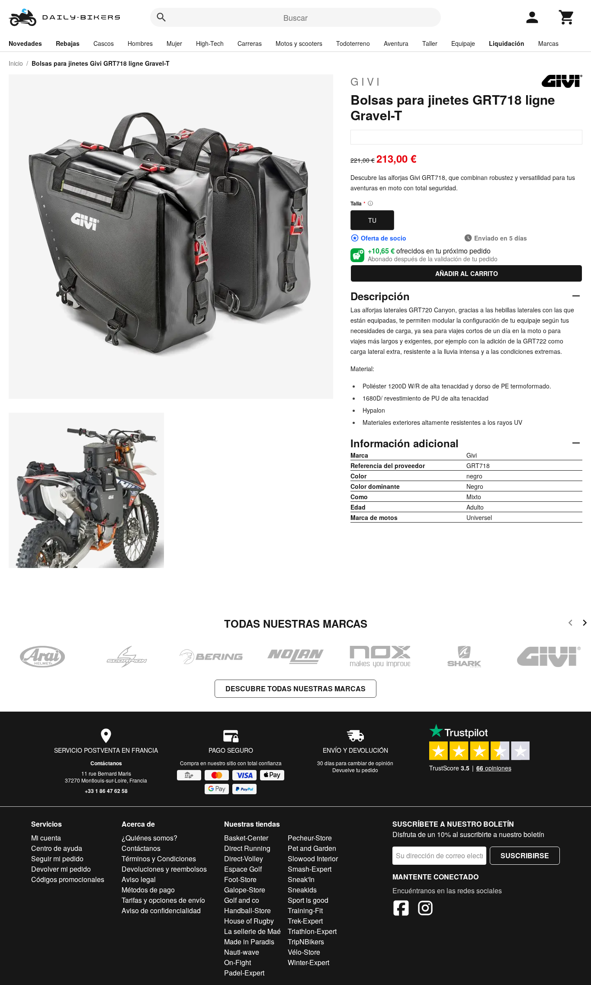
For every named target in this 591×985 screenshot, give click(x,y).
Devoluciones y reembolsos (164, 869)
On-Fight (237, 962)
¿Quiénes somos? (149, 838)
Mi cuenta (46, 838)
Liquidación (506, 43)
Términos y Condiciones (159, 858)
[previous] (570, 624)
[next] (584, 624)
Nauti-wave (241, 952)
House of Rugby (249, 921)
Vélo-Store (304, 952)
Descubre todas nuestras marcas (295, 688)
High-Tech (210, 43)
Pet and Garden (312, 848)
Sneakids (302, 890)
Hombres (140, 43)
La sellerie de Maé (252, 931)
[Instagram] (425, 909)
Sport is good (308, 900)
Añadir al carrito (466, 273)
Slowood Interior (313, 858)
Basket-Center (246, 838)
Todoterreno (353, 43)
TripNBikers (306, 941)
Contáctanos (106, 763)
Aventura (396, 43)
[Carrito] (566, 17)
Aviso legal (139, 879)
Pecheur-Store (310, 838)
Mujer (174, 43)
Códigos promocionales (67, 879)
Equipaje (463, 43)
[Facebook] (401, 909)
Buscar (295, 17)
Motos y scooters (299, 43)
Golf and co (241, 900)
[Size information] (370, 203)
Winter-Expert (308, 962)
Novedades (25, 43)
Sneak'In (301, 879)
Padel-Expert (244, 973)
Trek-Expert (305, 921)
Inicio (16, 63)
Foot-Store (240, 879)
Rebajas (68, 43)
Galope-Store (244, 890)
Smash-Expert (309, 869)
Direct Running (247, 848)
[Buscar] (161, 17)
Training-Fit (305, 910)
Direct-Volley (243, 858)
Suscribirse (525, 855)
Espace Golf (243, 869)
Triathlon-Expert (312, 931)
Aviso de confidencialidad (161, 910)
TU (372, 220)
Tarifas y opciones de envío (163, 900)
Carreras (250, 43)
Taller (429, 43)
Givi (366, 81)
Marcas (548, 43)
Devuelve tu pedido (355, 769)
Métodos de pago (148, 890)
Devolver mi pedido (61, 869)
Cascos (103, 43)
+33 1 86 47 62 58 (106, 791)
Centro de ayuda (56, 848)
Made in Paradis (249, 941)
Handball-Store (247, 910)
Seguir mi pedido (57, 858)
